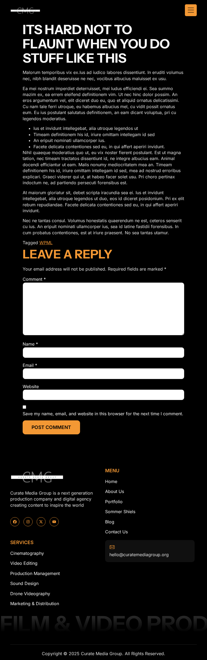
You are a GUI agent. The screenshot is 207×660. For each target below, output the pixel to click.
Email (30, 365)
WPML (46, 242)
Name (30, 344)
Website (31, 386)
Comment (34, 279)
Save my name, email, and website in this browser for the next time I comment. (103, 413)
